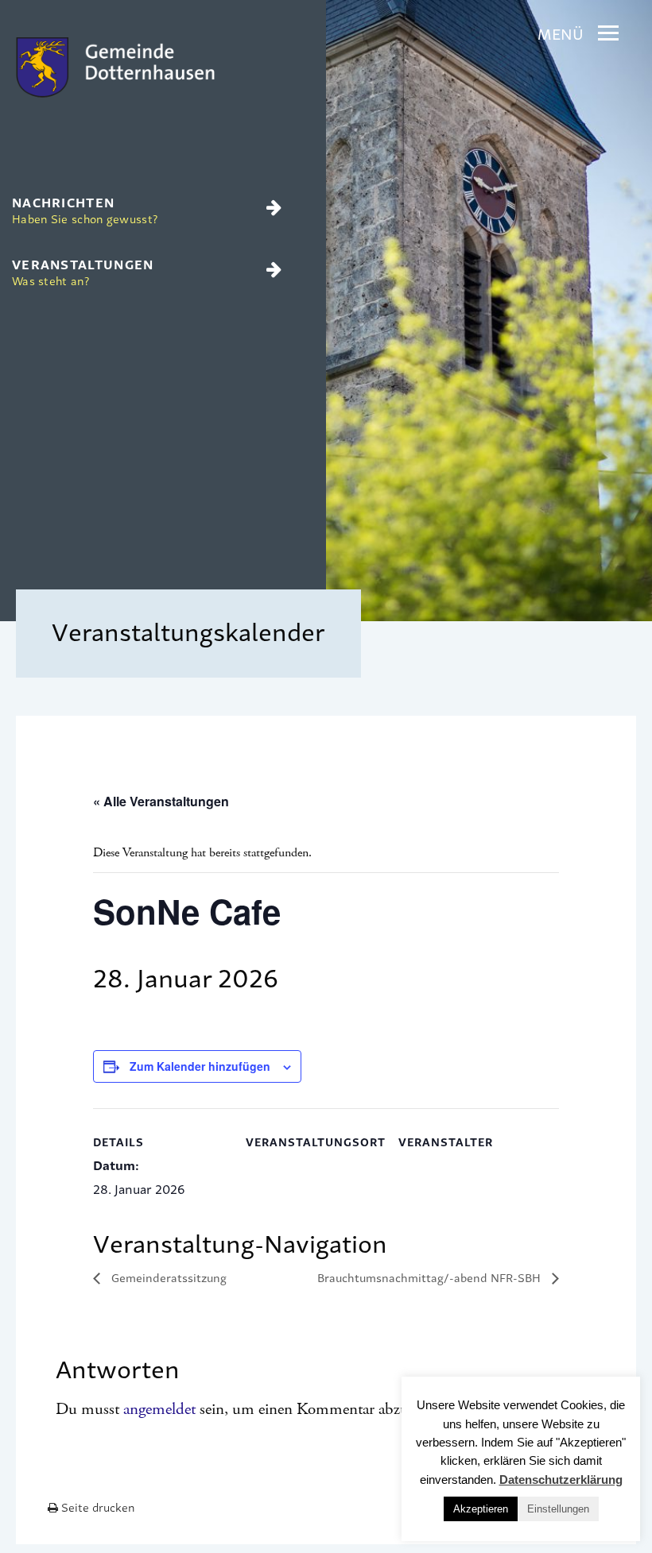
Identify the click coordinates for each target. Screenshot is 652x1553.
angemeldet (159, 1409)
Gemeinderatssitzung (167, 1277)
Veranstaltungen (83, 271)
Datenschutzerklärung (561, 1479)
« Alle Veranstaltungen (161, 801)
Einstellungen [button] (558, 1509)
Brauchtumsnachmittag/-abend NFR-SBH (430, 1277)
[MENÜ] (608, 33)
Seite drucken (96, 1506)
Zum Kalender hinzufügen (200, 1066)
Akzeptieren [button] (480, 1509)
